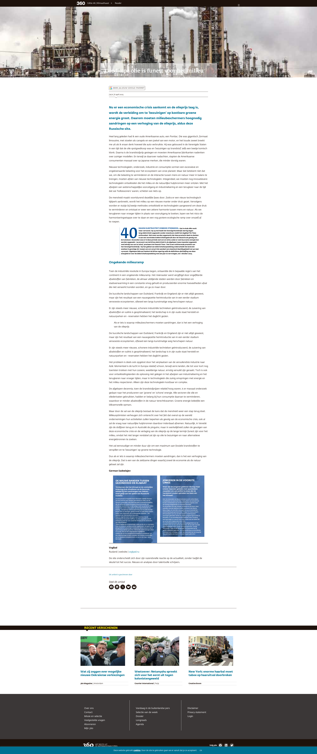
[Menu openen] (238, 5)
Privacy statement (196, 712)
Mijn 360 (88, 728)
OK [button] (201, 750)
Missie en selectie (93, 716)
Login (190, 716)
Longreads (141, 720)
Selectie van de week (147, 712)
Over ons (89, 708)
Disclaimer (192, 708)
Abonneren (90, 724)
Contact (88, 712)
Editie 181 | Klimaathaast (98, 3)
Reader (118, 3)
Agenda (140, 724)
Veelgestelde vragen (94, 720)
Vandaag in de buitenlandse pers (153, 708)
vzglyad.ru (134, 552)
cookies (137, 750)
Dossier (140, 716)
